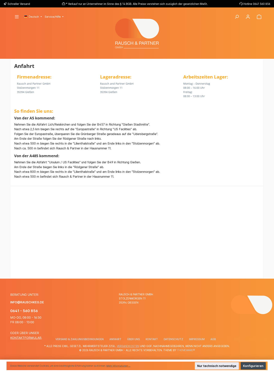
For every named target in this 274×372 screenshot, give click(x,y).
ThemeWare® (186, 350)
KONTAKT (152, 339)
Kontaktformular (25, 338)
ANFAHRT (115, 339)
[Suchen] (236, 16)
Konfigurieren (253, 366)
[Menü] (16, 16)
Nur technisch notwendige (216, 366)
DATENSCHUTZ (173, 339)
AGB (213, 339)
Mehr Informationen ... (118, 365)
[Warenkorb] (259, 16)
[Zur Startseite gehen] (137, 47)
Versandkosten (128, 346)
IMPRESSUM (197, 339)
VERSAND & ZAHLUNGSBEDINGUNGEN (79, 339)
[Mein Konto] (248, 16)
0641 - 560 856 (24, 311)
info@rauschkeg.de (27, 302)
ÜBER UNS (133, 339)
